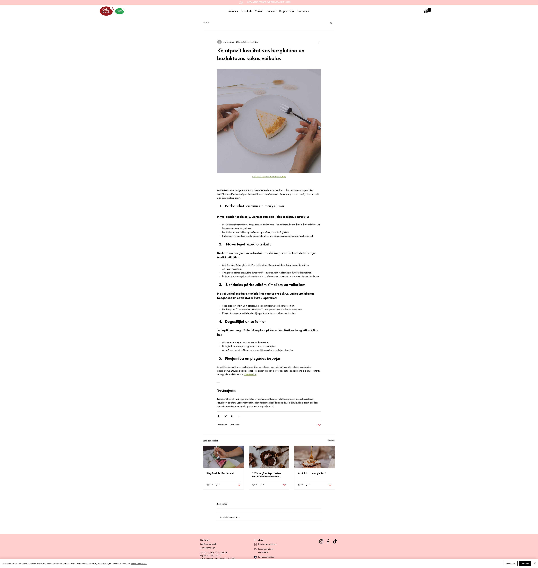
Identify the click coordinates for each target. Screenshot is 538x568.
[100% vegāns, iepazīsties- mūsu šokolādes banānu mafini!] (269, 457)
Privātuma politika (139, 563)
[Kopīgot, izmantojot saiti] (239, 416)
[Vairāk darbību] (319, 42)
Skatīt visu (331, 440)
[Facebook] (328, 541)
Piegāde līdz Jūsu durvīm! (220, 473)
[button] (427, 10)
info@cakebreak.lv (208, 544)
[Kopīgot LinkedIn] (232, 416)
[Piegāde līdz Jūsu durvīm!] (223, 457)
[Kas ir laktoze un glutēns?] (314, 457)
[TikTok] (335, 541)
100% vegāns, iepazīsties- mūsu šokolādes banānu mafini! (266, 475)
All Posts (206, 23)
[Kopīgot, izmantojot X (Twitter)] (225, 416)
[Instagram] (321, 541)
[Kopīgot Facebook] (218, 416)
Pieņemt (525, 563)
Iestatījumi (510, 563)
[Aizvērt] (534, 563)
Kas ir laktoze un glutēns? (312, 473)
